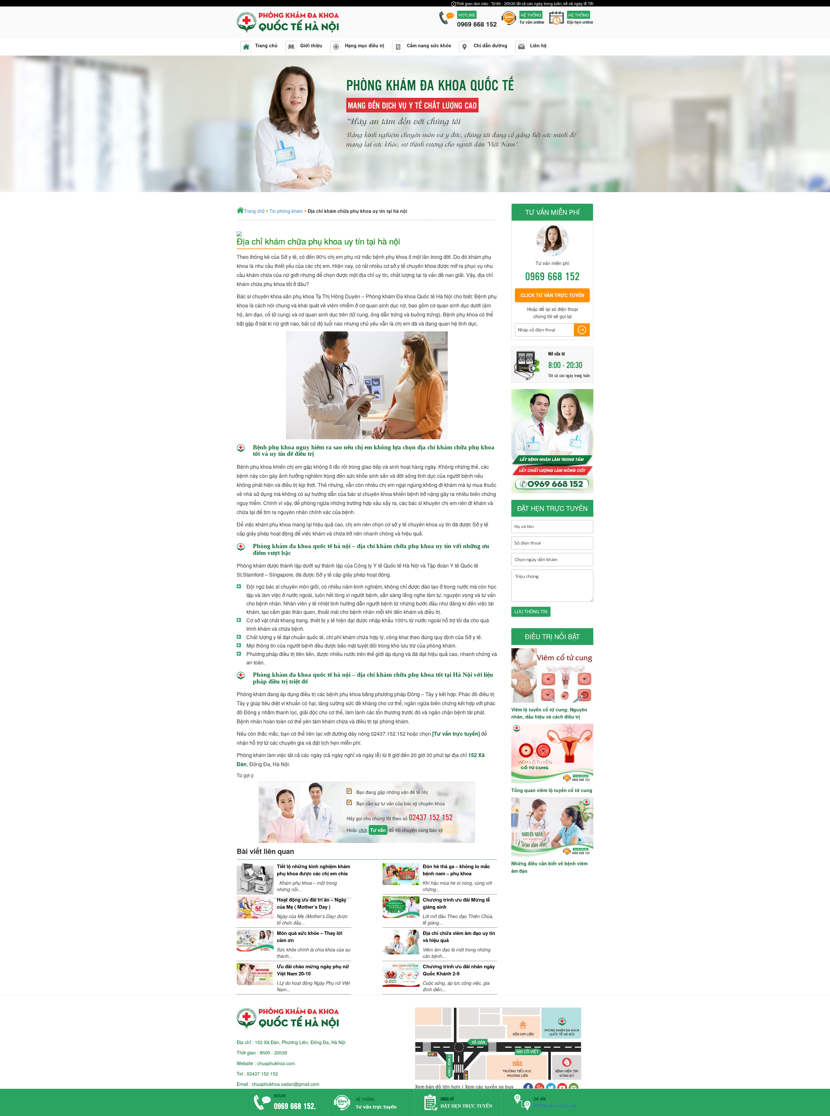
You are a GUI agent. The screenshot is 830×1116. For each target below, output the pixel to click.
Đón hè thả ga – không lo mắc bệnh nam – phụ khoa (456, 870)
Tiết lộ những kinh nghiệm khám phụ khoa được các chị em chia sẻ (313, 873)
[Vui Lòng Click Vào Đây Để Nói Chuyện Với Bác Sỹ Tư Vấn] (372, 1111)
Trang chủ (254, 211)
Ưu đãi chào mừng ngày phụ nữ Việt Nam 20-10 (313, 970)
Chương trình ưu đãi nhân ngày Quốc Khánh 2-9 (459, 970)
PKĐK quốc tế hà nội (555, 1105)
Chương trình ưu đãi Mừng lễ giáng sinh (456, 903)
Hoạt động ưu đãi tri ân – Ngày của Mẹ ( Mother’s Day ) (311, 903)
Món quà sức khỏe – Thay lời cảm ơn (309, 936)
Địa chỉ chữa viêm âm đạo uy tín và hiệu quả (459, 936)
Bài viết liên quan (265, 851)
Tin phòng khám (286, 211)
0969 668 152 (552, 276)
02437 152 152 (431, 817)
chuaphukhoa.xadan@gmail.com (285, 1084)
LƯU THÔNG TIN (531, 611)
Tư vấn (378, 830)
